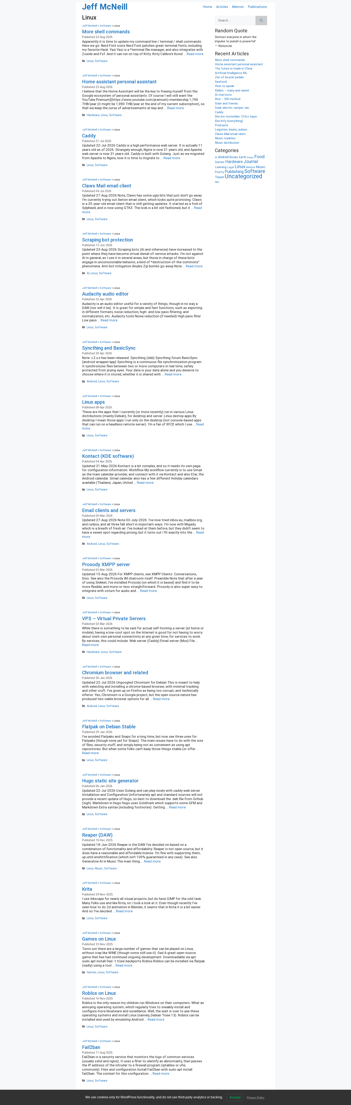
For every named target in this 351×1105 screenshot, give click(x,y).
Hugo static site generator (110, 781)
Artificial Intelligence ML (231, 73)
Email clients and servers (108, 510)
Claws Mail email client (106, 186)
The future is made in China (233, 68)
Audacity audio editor (105, 294)
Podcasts (221, 125)
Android (92, 381)
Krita (87, 889)
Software (101, 61)
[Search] (261, 20)
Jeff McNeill (105, 7)
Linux (90, 61)
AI (88, 273)
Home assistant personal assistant (119, 82)
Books (234, 157)
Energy (250, 157)
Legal (230, 167)
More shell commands (106, 32)
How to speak (224, 86)
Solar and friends (226, 103)
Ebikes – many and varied (232, 90)
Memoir (238, 7)
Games (91, 972)
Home (207, 7)
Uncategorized (243, 176)
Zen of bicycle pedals (229, 77)
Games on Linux (99, 939)
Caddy (89, 136)
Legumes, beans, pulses (231, 129)
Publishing (234, 171)
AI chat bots (223, 95)
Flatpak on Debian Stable (109, 727)
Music (99, 868)
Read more (195, 54)
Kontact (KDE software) (108, 456)
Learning (220, 167)
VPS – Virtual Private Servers (114, 618)
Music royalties (225, 138)
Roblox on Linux (99, 993)
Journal (251, 161)
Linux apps (93, 402)
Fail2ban (91, 1047)
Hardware (93, 115)
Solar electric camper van (232, 108)
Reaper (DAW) (97, 835)
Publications (257, 7)
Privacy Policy (255, 1097)
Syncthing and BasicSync (109, 348)
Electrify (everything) (229, 121)
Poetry (219, 172)
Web (217, 182)
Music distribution (227, 143)
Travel (219, 177)
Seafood (221, 82)
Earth (242, 157)
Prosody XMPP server (106, 564)
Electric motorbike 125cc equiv (236, 116)
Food (259, 156)
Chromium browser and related (115, 672)
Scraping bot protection (107, 240)
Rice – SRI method (227, 99)
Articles (222, 7)
